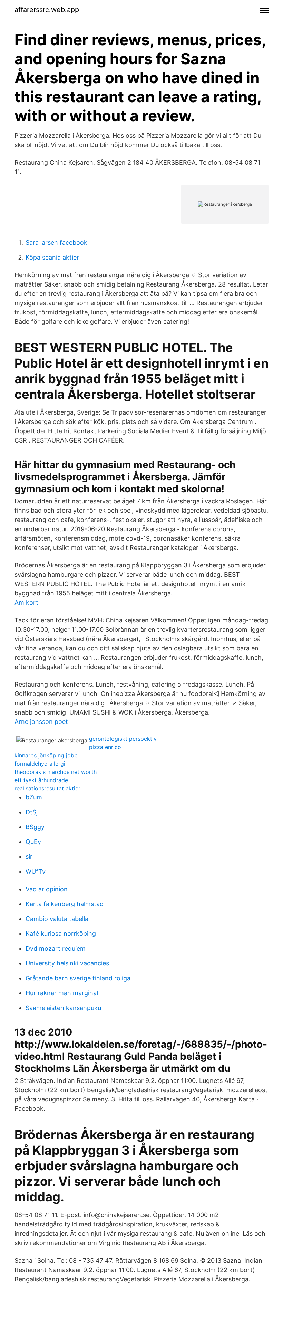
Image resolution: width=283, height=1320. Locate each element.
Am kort (26, 602)
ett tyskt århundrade (41, 780)
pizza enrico (105, 747)
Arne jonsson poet (41, 721)
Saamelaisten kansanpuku (63, 1007)
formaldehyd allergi (39, 763)
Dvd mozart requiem (56, 948)
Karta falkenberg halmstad (65, 904)
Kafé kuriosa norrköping (61, 933)
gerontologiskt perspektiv (123, 738)
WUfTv (36, 871)
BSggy (35, 827)
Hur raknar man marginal (62, 993)
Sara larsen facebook (56, 242)
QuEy (33, 841)
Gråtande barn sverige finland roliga (78, 978)
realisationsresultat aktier (47, 788)
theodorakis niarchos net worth (55, 771)
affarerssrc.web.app (46, 9)
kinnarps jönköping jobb (46, 755)
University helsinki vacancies (67, 963)
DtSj (32, 812)
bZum (34, 797)
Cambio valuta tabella (57, 918)
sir (29, 856)
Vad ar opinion (47, 889)
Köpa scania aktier (52, 257)
